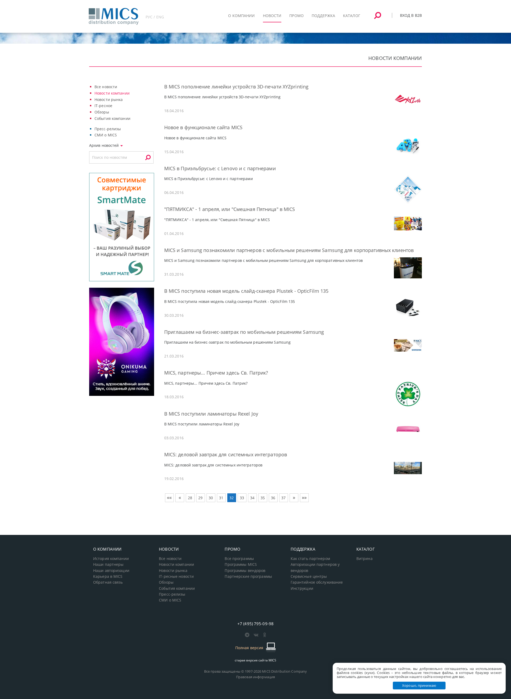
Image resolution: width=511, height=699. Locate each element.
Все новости (105, 86)
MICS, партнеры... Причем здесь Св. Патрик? (216, 372)
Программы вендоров (245, 570)
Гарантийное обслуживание (317, 582)
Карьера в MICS (108, 576)
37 (283, 497)
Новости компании (112, 93)
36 (273, 497)
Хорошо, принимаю (419, 685)
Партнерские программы (248, 576)
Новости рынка (108, 99)
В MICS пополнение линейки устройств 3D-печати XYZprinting (236, 86)
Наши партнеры (108, 564)
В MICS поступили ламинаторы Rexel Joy (211, 414)
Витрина (364, 558)
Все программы (239, 558)
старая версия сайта (256, 660)
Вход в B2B (411, 15)
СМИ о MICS (105, 134)
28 (190, 497)
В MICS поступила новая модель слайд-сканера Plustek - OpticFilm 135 (246, 291)
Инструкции (302, 588)
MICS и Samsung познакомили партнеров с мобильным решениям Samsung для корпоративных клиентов (289, 250)
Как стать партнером (310, 558)
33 (242, 497)
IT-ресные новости (176, 576)
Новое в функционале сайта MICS (203, 127)
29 (200, 497)
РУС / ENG (155, 16)
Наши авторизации (111, 570)
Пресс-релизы (107, 128)
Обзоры (101, 112)
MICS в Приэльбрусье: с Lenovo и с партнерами (220, 168)
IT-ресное (103, 105)
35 (263, 497)
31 (221, 497)
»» (304, 497)
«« (169, 497)
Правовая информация (255, 676)
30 (211, 497)
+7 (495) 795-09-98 (255, 623)
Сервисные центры (309, 576)
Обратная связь (108, 582)
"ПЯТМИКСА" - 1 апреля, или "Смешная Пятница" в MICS (229, 209)
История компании (111, 558)
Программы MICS (241, 564)
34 (252, 497)
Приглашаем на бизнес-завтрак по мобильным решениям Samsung (244, 332)
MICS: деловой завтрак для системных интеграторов (225, 454)
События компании (112, 118)
